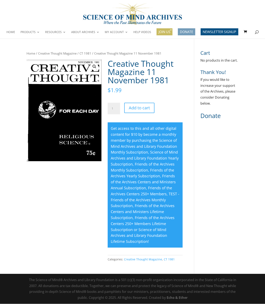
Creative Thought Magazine (57, 53)
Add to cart (139, 108)
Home (10, 32)
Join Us (164, 32)
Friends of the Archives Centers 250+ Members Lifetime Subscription (143, 223)
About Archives (83, 32)
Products (28, 32)
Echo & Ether (177, 297)
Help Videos (142, 32)
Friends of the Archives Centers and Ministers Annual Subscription (143, 181)
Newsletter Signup (219, 32)
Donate (186, 32)
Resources (53, 32)
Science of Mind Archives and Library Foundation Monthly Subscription (144, 146)
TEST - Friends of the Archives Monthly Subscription (145, 199)
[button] (94, 66)
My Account (114, 32)
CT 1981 (85, 53)
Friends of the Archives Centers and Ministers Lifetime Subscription (143, 211)
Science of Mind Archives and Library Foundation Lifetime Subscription (139, 235)
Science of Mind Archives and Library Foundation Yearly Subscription (145, 158)
